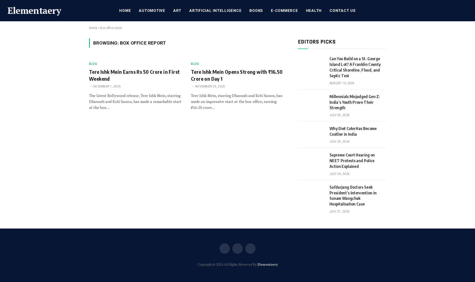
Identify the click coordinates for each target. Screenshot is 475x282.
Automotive (152, 10)
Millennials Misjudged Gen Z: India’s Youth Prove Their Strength (355, 102)
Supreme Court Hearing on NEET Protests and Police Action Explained (352, 161)
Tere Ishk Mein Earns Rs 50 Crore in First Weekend (134, 75)
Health (314, 10)
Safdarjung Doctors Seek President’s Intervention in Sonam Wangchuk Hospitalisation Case (353, 196)
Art (177, 10)
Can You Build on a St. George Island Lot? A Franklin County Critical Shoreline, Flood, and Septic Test (355, 67)
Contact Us (343, 10)
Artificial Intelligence (215, 10)
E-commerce (284, 10)
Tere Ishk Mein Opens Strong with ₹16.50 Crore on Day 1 (237, 75)
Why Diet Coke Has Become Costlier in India (353, 131)
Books (256, 10)
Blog (93, 64)
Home (125, 10)
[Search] (467, 10)
